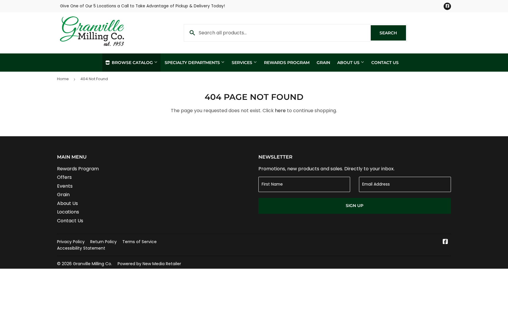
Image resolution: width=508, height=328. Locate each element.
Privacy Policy (71, 242)
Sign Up (354, 205)
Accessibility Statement (81, 248)
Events (65, 186)
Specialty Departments (193, 62)
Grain (323, 62)
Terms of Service (139, 242)
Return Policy (103, 242)
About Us (349, 62)
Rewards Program (287, 62)
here (280, 110)
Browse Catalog (132, 62)
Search (393, 33)
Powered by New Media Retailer (149, 264)
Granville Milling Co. (92, 264)
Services (242, 62)
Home (63, 79)
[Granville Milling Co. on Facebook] (445, 242)
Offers (64, 177)
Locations (68, 211)
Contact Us (385, 62)
